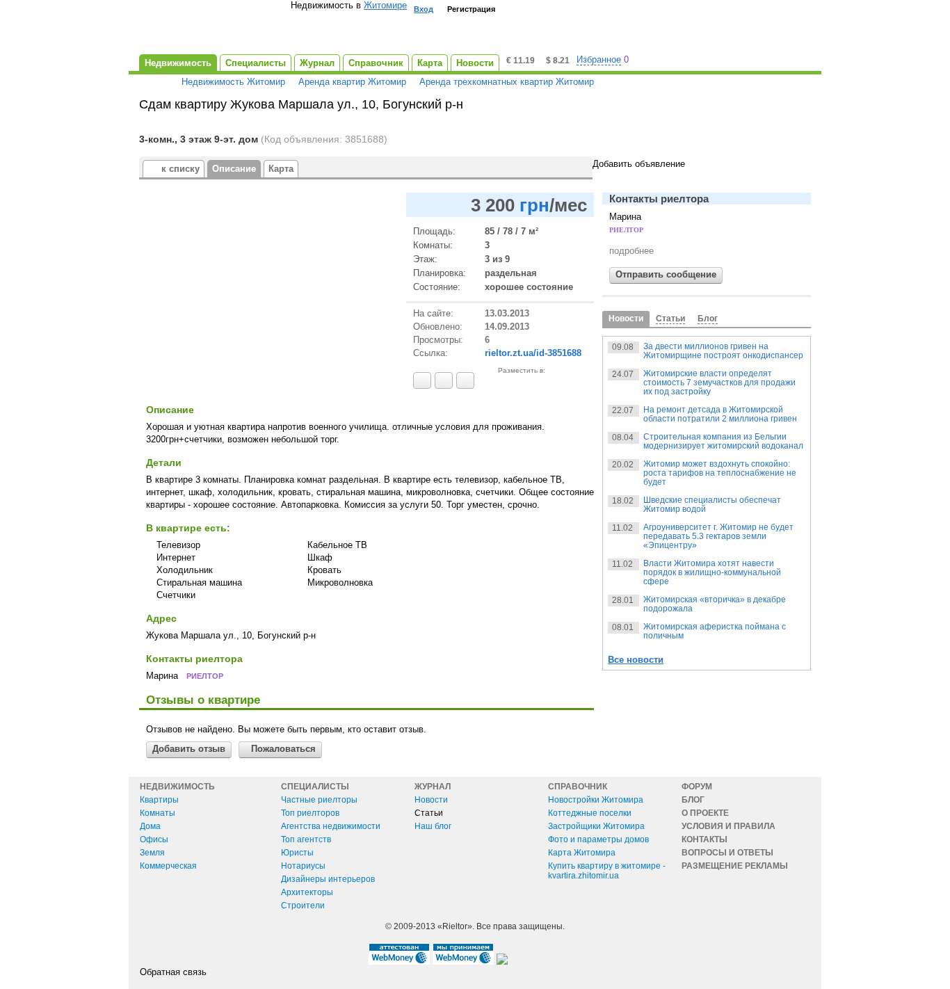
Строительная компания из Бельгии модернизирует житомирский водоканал (723, 441)
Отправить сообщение (665, 274)
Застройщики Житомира (596, 826)
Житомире (385, 5)
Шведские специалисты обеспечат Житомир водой (712, 504)
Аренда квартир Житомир (352, 82)
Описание (234, 168)
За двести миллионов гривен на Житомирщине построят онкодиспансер (723, 350)
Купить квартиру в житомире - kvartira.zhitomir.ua (607, 871)
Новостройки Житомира (595, 800)
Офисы (154, 839)
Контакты (704, 839)
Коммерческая (168, 866)
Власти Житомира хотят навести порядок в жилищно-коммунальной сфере (712, 572)
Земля (152, 853)
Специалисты (315, 786)
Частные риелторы (319, 800)
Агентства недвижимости (330, 826)
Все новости (635, 659)
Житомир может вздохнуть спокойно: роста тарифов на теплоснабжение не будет (719, 473)
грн (534, 205)
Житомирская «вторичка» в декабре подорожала (714, 604)
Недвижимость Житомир (233, 82)
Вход (423, 9)
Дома (150, 826)
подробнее (631, 251)
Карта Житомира (581, 853)
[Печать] (465, 380)
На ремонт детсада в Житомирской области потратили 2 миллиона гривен (720, 414)
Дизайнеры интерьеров (328, 879)
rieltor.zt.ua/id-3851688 (533, 353)
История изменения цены (421, 205)
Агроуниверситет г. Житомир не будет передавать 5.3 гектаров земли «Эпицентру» (718, 536)
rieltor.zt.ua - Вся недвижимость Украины (215, 29)
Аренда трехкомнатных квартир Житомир (506, 82)
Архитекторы (307, 892)
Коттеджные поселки (589, 813)
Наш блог (432, 826)
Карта (280, 168)
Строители (303, 905)
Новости (431, 800)
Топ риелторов (310, 813)
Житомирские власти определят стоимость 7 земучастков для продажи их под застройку (719, 382)
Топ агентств (306, 839)
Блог (693, 800)
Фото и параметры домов (598, 839)
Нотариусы (303, 866)
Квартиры (159, 800)
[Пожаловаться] (444, 380)
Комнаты (157, 813)
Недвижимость (177, 786)
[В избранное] (422, 380)
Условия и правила (728, 826)
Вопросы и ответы (727, 853)
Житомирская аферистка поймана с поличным (714, 631)
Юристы (297, 853)
